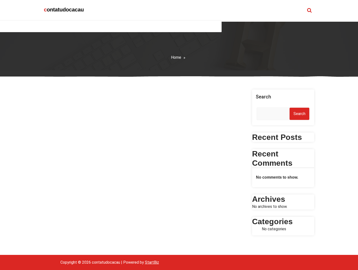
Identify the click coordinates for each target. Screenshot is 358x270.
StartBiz (152, 262)
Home (176, 57)
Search (263, 97)
